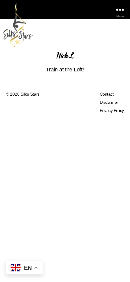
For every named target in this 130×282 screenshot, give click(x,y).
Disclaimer (109, 102)
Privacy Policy (112, 110)
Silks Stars (30, 94)
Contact (107, 94)
